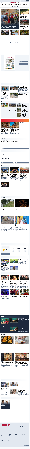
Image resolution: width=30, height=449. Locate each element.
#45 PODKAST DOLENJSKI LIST (21, 318)
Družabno (3, 273)
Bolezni (19, 389)
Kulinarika (2, 361)
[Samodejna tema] (20, 1)
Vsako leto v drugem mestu (23, 173)
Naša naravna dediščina (24, 113)
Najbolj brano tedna (22, 25)
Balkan (14, 128)
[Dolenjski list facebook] (1, 445)
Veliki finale (11, 173)
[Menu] (1, 2)
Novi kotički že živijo (22, 14)
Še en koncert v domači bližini (4, 295)
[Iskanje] (28, 2)
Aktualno (3, 138)
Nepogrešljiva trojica (12, 295)
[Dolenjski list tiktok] (6, 445)
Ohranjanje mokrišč (24, 108)
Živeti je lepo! (2, 91)
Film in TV (5, 128)
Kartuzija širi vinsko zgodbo (23, 295)
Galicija (1, 224)
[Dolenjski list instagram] (3, 445)
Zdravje (2, 404)
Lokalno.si (3, 165)
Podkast (2, 316)
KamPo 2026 (2, 173)
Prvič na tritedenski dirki (3, 264)
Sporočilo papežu (17, 224)
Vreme (3, 244)
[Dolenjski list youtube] (4, 445)
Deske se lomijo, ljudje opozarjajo (22, 93)
